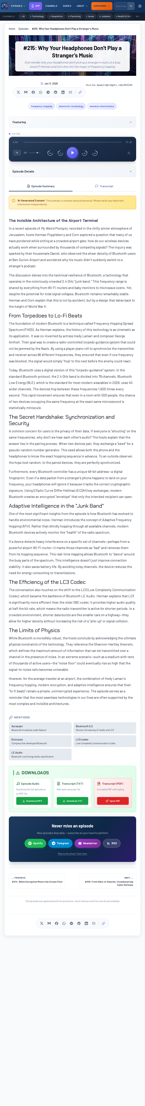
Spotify (38, 843)
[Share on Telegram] (48, 92)
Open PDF (115, 800)
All (137, 16)
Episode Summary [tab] (43, 186)
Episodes (24, 28)
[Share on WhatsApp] (40, 92)
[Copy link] (80, 92)
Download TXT (74, 800)
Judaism (106, 16)
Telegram (63, 843)
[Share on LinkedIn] (63, 92)
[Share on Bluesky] (25, 92)
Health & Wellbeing (127, 16)
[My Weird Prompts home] (4, 6)
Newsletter (90, 843)
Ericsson (17, 739)
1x (17, 152)
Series (67, 5)
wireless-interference (102, 106)
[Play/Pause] (72, 152)
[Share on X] (18, 92)
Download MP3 (34, 800)
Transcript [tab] (106, 186)
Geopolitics (57, 16)
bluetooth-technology (71, 106)
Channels (51, 5)
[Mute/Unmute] (25, 153)
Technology (38, 16)
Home (12, 28)
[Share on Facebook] (33, 92)
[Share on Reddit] (55, 92)
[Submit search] (131, 6)
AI (24, 16)
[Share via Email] (70, 92)
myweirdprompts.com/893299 (114, 85)
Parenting (75, 16)
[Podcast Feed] (140, 6)
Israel (91, 16)
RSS (114, 843)
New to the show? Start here (72, 853)
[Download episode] (129, 153)
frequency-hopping (41, 106)
